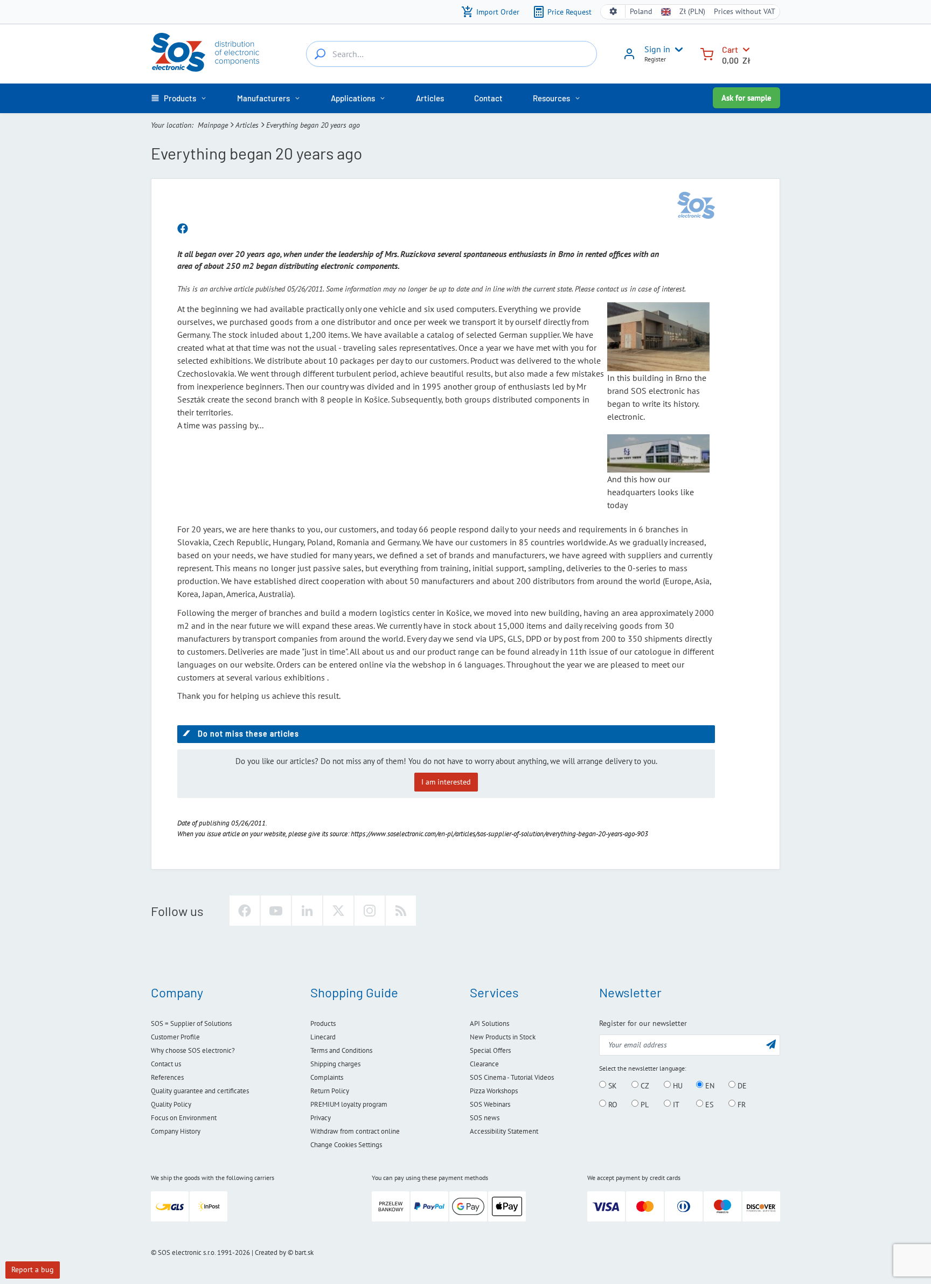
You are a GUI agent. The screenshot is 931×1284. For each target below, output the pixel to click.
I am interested (446, 782)
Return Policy (329, 1090)
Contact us (166, 1063)
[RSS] (401, 911)
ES (708, 1104)
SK (611, 1085)
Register (655, 59)
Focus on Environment (184, 1117)
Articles (247, 125)
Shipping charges (335, 1063)
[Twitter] (338, 911)
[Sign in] (629, 58)
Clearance (484, 1063)
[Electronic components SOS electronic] (205, 52)
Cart (730, 49)
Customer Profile (175, 1037)
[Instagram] (370, 911)
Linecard (323, 1037)
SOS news (484, 1117)
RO (611, 1104)
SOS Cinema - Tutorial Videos (512, 1077)
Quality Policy (171, 1104)
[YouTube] (276, 911)
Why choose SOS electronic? (193, 1050)
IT (675, 1104)
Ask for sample (746, 98)
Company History (175, 1131)
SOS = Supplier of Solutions (191, 1023)
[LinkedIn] (307, 911)
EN (708, 1085)
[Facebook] (245, 911)
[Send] (771, 1044)
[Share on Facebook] (182, 229)
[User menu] (676, 49)
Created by (270, 1252)
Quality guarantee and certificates (200, 1090)
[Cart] (706, 53)
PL (643, 1104)
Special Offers (490, 1050)
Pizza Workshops (494, 1090)
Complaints (326, 1077)
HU (677, 1085)
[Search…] (320, 54)
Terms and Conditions (341, 1050)
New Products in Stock (503, 1037)
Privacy (320, 1117)
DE (741, 1085)
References (167, 1077)
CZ (643, 1085)
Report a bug (32, 1269)
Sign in (657, 49)
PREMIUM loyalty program (348, 1104)
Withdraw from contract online (355, 1131)
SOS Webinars (490, 1104)
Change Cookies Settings (346, 1144)
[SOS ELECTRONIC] (696, 205)
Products (323, 1023)
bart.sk (304, 1252)
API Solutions (489, 1023)
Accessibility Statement (504, 1131)
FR (740, 1104)
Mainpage (213, 125)
